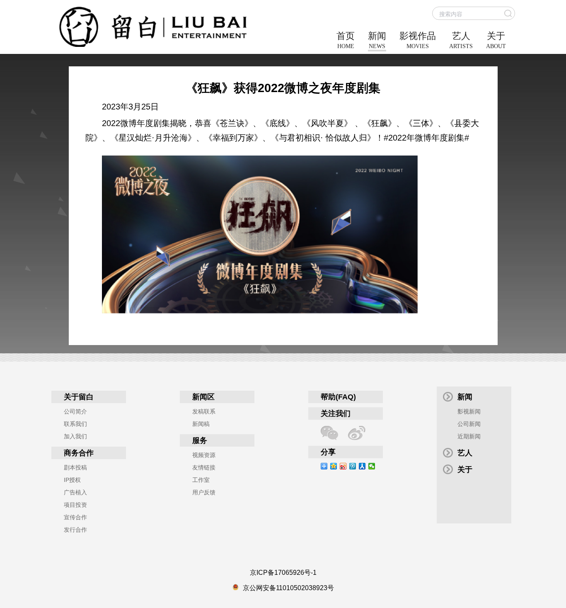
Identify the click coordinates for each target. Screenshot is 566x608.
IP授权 (72, 480)
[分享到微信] (371, 466)
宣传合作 (75, 517)
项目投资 (75, 504)
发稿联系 (203, 411)
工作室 (201, 480)
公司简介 (75, 411)
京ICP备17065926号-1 (283, 572)
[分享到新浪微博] (343, 466)
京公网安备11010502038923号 (288, 587)
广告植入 (75, 492)
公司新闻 (469, 424)
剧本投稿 (75, 467)
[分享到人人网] (362, 466)
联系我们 (75, 424)
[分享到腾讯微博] (352, 466)
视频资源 (203, 455)
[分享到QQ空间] (333, 466)
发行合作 (75, 529)
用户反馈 (203, 492)
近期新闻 (469, 436)
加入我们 (75, 436)
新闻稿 (201, 424)
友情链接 (203, 467)
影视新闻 (469, 411)
